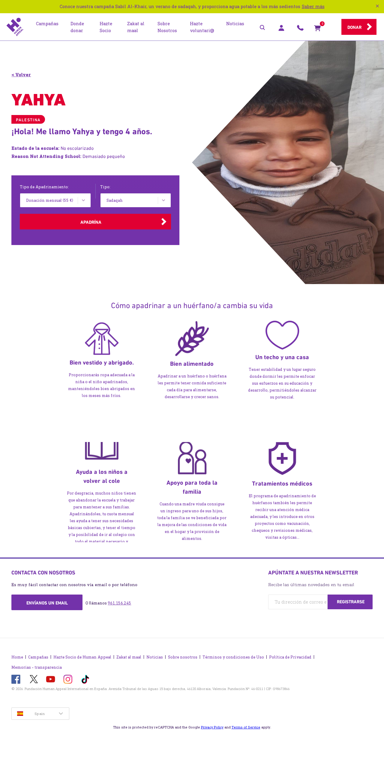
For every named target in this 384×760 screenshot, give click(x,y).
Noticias (154, 657)
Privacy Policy (212, 727)
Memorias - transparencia (36, 667)
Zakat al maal (128, 657)
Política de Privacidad (290, 657)
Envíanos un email (47, 603)
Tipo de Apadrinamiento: (44, 186)
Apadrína (90, 222)
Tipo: (105, 186)
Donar (354, 27)
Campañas (38, 657)
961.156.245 (119, 603)
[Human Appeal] (15, 27)
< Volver (21, 74)
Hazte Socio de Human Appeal (82, 657)
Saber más (313, 6)
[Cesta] (317, 29)
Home (17, 657)
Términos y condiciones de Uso (233, 657)
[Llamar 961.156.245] (300, 29)
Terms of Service (246, 727)
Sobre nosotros (182, 657)
